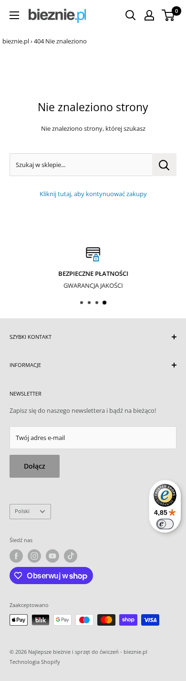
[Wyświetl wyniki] (130, 15)
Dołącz (34, 466)
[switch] (165, 524)
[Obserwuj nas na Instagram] (34, 556)
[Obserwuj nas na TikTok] (70, 556)
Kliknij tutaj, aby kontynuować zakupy (93, 193)
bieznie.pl (15, 41)
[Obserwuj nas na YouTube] (52, 556)
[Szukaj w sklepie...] (164, 164)
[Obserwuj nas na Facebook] (16, 556)
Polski (22, 510)
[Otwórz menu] (14, 15)
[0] (169, 15)
